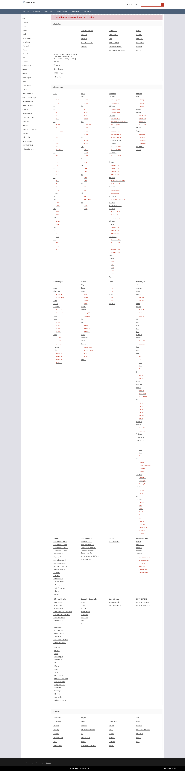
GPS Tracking (142, 563)
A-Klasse (112, 97)
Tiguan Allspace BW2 (145, 465)
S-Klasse (112, 224)
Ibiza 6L (58, 328)
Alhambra (57, 291)
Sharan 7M (142, 428)
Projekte (75, 12)
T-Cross (139, 434)
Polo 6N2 (141, 415)
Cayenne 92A (142, 140)
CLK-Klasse (112, 143)
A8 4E (57, 187)
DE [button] (136, 5)
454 (112, 300)
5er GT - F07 (87, 125)
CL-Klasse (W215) (116, 137)
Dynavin (111, 726)
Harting (56, 730)
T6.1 (140, 443)
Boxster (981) (142, 118)
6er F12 (86, 140)
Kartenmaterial (59, 582)
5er (82, 122)
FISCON (57, 694)
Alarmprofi (57, 718)
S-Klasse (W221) (115, 230)
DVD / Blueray (58, 608)
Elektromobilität (59, 681)
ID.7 (137, 331)
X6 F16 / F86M (87, 199)
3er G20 (86, 109)
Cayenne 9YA (142, 137)
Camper (25, 109)
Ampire (138, 541)
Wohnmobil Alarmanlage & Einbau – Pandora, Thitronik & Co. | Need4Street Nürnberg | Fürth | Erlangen (65, 57)
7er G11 (86, 149)
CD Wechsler (58, 636)
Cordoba (57, 307)
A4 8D (57, 137)
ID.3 (137, 322)
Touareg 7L (142, 484)
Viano (111, 277)
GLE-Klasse (112, 196)
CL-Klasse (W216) (116, 134)
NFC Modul (142, 566)
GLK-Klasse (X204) (115, 205)
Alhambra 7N (59, 294)
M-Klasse (112, 209)
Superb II (86, 353)
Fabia (83, 291)
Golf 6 (140, 362)
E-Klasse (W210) (115, 174)
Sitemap (84, 46)
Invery (111, 730)
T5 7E (140, 449)
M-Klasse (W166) (115, 212)
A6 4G (57, 159)
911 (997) (141, 103)
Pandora (139, 551)
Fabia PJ (86, 294)
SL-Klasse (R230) (115, 252)
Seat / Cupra (26, 66)
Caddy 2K (141, 316)
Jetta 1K (141, 375)
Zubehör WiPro (143, 572)
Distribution (62, 12)
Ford (56, 653)
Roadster (112, 303)
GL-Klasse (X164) (115, 193)
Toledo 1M (59, 359)
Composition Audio (60, 541)
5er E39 (86, 134)
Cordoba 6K (59, 313)
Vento (140, 505)
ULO (137, 741)
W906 (112, 261)
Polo (137, 400)
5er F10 (86, 128)
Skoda (83, 741)
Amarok (139, 288)
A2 (54, 106)
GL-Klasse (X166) (115, 190)
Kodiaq (83, 310)
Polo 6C (141, 406)
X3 (82, 174)
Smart (24, 74)
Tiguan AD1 (142, 468)
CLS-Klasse (112, 153)
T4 (139, 456)
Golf (137, 353)
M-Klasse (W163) (115, 218)
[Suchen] (162, 5)
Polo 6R (141, 409)
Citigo (83, 285)
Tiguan (138, 459)
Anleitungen (58, 585)
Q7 (55, 218)
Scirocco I (141, 533)
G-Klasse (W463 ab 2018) (118, 181)
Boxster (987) (142, 121)
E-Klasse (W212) (115, 168)
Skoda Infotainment (60, 566)
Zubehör (56, 591)
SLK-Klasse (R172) (116, 240)
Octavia (83, 322)
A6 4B (57, 165)
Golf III (141, 512)
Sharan (138, 425)
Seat (55, 741)
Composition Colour (60, 548)
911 (137, 97)
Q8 (55, 227)
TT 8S (57, 243)
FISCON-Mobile (59, 73)
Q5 (55, 209)
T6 (139, 446)
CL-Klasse (112, 128)
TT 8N (57, 249)
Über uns (48, 12)
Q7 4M (58, 221)
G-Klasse (112, 177)
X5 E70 (85, 190)
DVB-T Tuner (58, 605)
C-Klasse (112, 115)
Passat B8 (141, 390)
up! (137, 496)
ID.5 (137, 328)
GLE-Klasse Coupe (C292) (118, 199)
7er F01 (86, 153)
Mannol (111, 734)
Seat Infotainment (60, 563)
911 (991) (141, 100)
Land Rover (58, 660)
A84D (57, 190)
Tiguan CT (142, 462)
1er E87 (86, 103)
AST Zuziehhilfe (114, 541)
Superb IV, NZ (88, 347)
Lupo (138, 381)
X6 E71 (85, 196)
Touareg (139, 474)
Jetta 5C (141, 378)
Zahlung (84, 34)
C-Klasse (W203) (115, 125)
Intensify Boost (86, 541)
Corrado (141, 502)
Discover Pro (58, 557)
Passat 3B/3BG (143, 397)
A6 (54, 153)
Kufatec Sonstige (60, 700)
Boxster (139, 112)
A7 (54, 168)
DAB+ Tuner (58, 602)
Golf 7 (140, 359)
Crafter (138, 338)
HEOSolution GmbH (88, 730)
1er (82, 97)
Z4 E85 (85, 208)
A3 (54, 109)
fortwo (111, 285)
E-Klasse (112, 162)
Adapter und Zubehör (61, 639)
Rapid (83, 335)
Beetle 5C (141, 297)
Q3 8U (58, 205)
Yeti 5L (83, 359)
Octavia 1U (87, 331)
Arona (56, 285)
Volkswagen (58, 745)
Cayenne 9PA (142, 143)
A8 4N (57, 181)
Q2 (55, 196)
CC (137, 319)
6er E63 (86, 143)
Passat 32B (142, 524)
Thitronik (139, 554)
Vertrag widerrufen (115, 46)
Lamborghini (58, 657)
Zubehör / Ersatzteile (29, 129)
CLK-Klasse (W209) (116, 146)
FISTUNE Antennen (143, 605)
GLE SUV (112, 202)
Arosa (56, 303)
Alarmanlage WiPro (144, 557)
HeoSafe (139, 548)
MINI (56, 669)
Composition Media (60, 551)
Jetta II (140, 518)
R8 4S (57, 233)
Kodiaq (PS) (87, 313)
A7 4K (57, 174)
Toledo (56, 350)
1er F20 (86, 100)
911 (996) (141, 106)
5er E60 (86, 131)
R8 (54, 230)
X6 (82, 193)
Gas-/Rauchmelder (144, 560)
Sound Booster (27, 93)
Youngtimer (140, 499)
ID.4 (137, 325)
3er (82, 106)
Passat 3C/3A (142, 393)
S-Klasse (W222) (115, 227)
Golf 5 (140, 366)
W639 (112, 271)
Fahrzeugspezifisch (87, 544)
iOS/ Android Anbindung (62, 615)
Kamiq (83, 307)
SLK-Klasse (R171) (116, 243)
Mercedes (139, 734)
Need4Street (85, 737)
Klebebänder (85, 611)
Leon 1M (58, 344)
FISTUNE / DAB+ (28, 145)
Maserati (57, 663)
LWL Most (84, 618)
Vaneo (111, 255)
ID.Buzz (139, 335)
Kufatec (56, 734)
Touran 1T (142, 493)
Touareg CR (142, 477)
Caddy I (141, 508)
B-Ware (56, 594)
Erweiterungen (86, 559)
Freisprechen (58, 627)
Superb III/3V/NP (88, 350)
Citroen (56, 650)
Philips (138, 737)
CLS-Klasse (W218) (116, 156)
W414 (112, 264)
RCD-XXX (57, 572)
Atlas (138, 285)
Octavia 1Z (87, 328)
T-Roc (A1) (140, 437)
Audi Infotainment (60, 560)
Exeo (55, 316)
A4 (54, 122)
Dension (84, 726)
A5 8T (57, 146)
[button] (120, 5)
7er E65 (86, 156)
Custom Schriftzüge (61, 678)
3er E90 (86, 115)
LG (82, 734)
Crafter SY (142, 341)
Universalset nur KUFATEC (90, 556)
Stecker (83, 605)
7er (82, 146)
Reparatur (57, 688)
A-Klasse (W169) (115, 103)
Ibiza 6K (58, 331)
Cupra (138, 722)
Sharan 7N (142, 431)
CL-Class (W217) (115, 131)
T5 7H (140, 453)
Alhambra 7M (60, 297)
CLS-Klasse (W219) (116, 159)
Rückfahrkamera (59, 618)
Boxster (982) (142, 115)
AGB (110, 38)
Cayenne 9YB (142, 134)
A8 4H (57, 184)
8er (82, 159)
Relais (83, 621)
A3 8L (57, 118)
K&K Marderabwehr (143, 730)
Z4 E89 (85, 205)
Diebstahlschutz (28, 113)
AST (110, 718)
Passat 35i (141, 521)
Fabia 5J (86, 300)
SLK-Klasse (112, 237)
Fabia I (85, 303)
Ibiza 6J (58, 325)
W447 (112, 267)
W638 (112, 274)
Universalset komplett (88, 548)
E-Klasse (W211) (115, 171)
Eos (137, 347)
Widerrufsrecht (114, 42)
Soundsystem (58, 579)
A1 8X (57, 103)
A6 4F (57, 162)
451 (112, 291)
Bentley (57, 647)
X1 (82, 165)
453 (112, 288)
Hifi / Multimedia (28, 117)
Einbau (26, 12)
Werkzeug (84, 615)
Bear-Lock (139, 544)
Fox (137, 350)
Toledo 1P (59, 356)
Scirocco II (142, 530)
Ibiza (55, 319)
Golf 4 (140, 369)
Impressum (112, 30)
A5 (54, 140)
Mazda (56, 666)
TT (54, 240)
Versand (84, 38)
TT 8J (57, 246)
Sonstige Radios (59, 569)
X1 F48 (85, 168)
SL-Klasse (112, 246)
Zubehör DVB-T (59, 621)
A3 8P (57, 115)
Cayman (139, 109)
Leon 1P (58, 341)
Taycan (138, 149)
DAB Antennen (59, 633)
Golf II (140, 515)
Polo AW (141, 403)
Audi (137, 718)
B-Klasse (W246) (115, 109)
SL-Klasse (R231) (115, 249)
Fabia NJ (86, 297)
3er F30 (86, 112)
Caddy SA (141, 313)
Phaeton (139, 384)
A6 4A (57, 156)
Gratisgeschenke (87, 30)
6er (82, 137)
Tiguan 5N (142, 471)
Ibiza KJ (58, 322)
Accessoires (58, 675)
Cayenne (139, 131)
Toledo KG (59, 353)
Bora (138, 303)
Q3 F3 (57, 202)
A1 (54, 97)
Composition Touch (60, 544)
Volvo (56, 672)
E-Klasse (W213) (115, 165)
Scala (83, 341)
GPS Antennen (58, 630)
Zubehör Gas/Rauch (144, 569)
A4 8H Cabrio (59, 131)
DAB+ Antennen (59, 588)
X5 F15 (85, 187)
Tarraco (56, 347)
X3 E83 (85, 181)
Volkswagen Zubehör (88, 745)
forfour (111, 294)
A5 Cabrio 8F (59, 149)
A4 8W (58, 125)
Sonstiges (57, 691)
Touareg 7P (142, 481)
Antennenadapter (60, 642)
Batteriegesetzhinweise (117, 50)
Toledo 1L (59, 362)
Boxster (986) (142, 125)
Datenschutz (113, 34)
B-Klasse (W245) (115, 112)
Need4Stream (58, 69)
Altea (55, 300)
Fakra (83, 624)
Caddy (138, 307)
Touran (138, 487)
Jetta (137, 372)
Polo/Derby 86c (143, 527)
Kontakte (84, 608)
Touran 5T (142, 490)
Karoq (83, 319)
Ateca (55, 288)
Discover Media (59, 554)
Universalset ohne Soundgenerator (87, 552)
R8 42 (57, 236)
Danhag (56, 726)
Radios (24, 89)
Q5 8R (57, 215)
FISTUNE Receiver (142, 602)
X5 (82, 184)
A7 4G (57, 171)
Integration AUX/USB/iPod (63, 611)
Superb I (86, 356)
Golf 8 (140, 356)
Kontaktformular (87, 42)
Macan (138, 128)
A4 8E (57, 134)
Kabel (83, 602)
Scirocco (139, 422)
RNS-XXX (57, 575)
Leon (55, 335)
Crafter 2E (142, 344)
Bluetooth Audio (114, 602)
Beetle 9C (141, 300)
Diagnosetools (59, 685)
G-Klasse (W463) (115, 184)
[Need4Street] (29, 2)
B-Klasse (112, 106)
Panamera (139, 146)
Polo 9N (141, 412)
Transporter (140, 440)
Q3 (55, 199)
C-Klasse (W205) (115, 118)
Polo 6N (141, 418)
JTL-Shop (173, 768)
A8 (54, 177)
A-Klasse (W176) (115, 100)
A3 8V (57, 112)
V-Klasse (112, 258)
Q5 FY (57, 212)
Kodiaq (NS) (87, 316)
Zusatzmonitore (59, 624)
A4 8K (57, 128)
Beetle (138, 294)
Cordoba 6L (59, 310)
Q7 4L (57, 224)
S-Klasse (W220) (115, 233)
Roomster (84, 338)
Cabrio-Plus (57, 77)
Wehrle (111, 745)
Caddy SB (141, 310)
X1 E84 (85, 171)
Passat (138, 387)
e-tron (56, 193)
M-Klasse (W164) (115, 215)
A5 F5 (57, 143)
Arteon (138, 291)
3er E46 (86, 118)
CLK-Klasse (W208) (116, 149)
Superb (83, 344)
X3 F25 (85, 177)
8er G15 (86, 162)
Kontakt (87, 12)
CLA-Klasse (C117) (115, 140)
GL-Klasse (112, 187)
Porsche (25, 62)
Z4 (82, 202)
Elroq (83, 288)
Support (36, 12)
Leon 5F (58, 338)
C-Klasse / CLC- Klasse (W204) (119, 121)
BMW (83, 722)
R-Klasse (112, 221)
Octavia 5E (87, 325)
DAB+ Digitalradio (115, 605)
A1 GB (58, 100)
